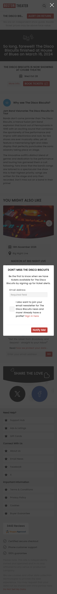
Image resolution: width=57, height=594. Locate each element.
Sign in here (32, 316)
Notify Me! (39, 330)
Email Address (17, 290)
